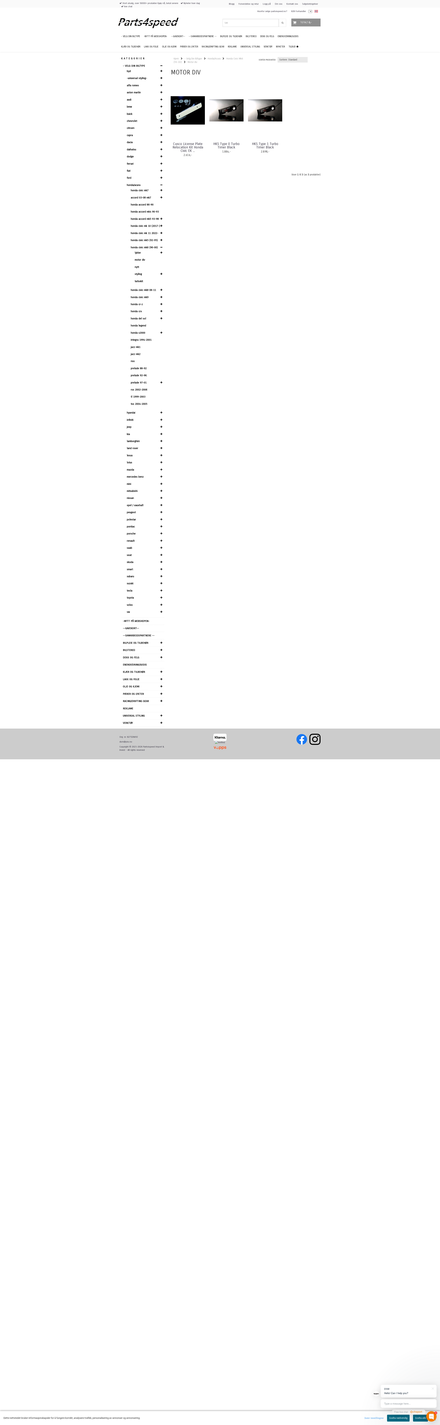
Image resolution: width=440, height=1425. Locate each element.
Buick (129, 113)
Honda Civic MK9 (139, 297)
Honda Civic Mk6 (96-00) (144, 247)
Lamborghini (133, 441)
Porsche (131, 533)
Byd (129, 71)
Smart (130, 569)
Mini (129, 483)
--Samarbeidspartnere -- (139, 635)
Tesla (129, 590)
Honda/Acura (133, 185)
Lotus (129, 462)
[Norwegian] (315, 11)
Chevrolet (132, 120)
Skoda (130, 562)
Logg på (267, 4)
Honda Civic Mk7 (139, 190)
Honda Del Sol (138, 318)
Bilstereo (129, 650)
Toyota (130, 597)
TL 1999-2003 (138, 396)
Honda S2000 (138, 332)
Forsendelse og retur (249, 4)
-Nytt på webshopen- (136, 621)
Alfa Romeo (133, 85)
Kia (128, 434)
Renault (131, 540)
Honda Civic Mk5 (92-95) (144, 240)
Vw (128, 611)
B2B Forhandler (298, 11)
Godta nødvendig (398, 1418)
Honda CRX (136, 311)
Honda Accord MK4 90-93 (145, 211)
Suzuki (130, 583)
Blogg (231, 4)
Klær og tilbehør (134, 671)
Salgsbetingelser (310, 4)
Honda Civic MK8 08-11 (143, 290)
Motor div (140, 259)
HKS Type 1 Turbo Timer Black (265, 145)
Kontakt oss (292, 4)
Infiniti (130, 419)
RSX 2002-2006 (139, 389)
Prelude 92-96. (139, 375)
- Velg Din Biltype (134, 65)
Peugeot (131, 512)
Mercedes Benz (135, 476)
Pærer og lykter (133, 693)
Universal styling (134, 715)
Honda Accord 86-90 (142, 204)
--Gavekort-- (131, 628)
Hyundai (131, 412)
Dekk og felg (131, 657)
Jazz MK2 (135, 354)
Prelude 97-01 (139, 382)
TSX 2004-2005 (139, 403)
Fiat (128, 170)
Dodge (130, 156)
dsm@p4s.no (125, 741)
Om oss (278, 4)
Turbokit (139, 281)
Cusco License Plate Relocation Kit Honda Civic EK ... (188, 147)
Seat (129, 555)
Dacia (130, 142)
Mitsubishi (132, 491)
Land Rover (132, 448)
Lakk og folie (131, 679)
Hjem (176, 58)
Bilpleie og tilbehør (135, 642)
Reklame (128, 708)
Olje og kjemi (131, 686)
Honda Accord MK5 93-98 (145, 218)
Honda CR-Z (137, 304)
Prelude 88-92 (139, 368)
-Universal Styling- (137, 78)
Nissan (130, 498)
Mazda (130, 469)
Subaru (130, 576)
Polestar (131, 519)
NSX (133, 361)
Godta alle (420, 1418)
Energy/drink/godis (135, 664)
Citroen (130, 128)
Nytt (137, 267)
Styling (138, 274)
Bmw (129, 106)
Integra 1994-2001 (141, 339)
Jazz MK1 (135, 347)
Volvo (130, 604)
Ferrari (130, 163)
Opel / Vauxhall (135, 505)
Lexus (130, 455)
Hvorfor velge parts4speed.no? (272, 11)
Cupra (130, 135)
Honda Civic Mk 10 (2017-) (145, 225)
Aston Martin (134, 92)
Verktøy (128, 722)
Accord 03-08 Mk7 (141, 197)
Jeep (129, 426)
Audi (129, 99)
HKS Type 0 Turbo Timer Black (226, 145)
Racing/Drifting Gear (136, 701)
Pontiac (131, 526)
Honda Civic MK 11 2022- (144, 233)
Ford (129, 177)
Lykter (138, 252)
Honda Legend (138, 325)
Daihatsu (131, 149)
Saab (129, 547)
